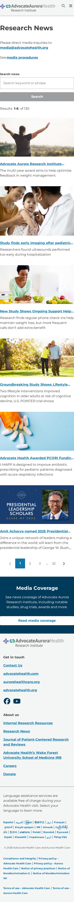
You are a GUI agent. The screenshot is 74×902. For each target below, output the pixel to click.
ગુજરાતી (8, 827)
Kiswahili (21, 837)
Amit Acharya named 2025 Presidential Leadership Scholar (34, 531)
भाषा (38, 827)
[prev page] (10, 563)
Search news (9, 74)
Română (48, 832)
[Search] (63, 6)
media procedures (22, 57)
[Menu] (70, 6)
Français (59, 822)
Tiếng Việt (60, 837)
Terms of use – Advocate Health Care (26, 888)
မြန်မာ (28, 822)
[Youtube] (17, 701)
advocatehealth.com (21, 674)
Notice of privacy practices (38, 868)
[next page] (64, 563)
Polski (37, 832)
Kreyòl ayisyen (24, 827)
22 (54, 563)
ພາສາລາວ (25, 832)
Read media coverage (37, 621)
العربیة (19, 822)
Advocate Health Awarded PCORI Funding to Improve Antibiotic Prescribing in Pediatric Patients (36, 458)
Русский (62, 832)
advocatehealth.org (20, 690)
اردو (49, 837)
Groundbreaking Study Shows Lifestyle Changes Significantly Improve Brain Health (34, 385)
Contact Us (12, 665)
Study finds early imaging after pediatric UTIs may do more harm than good (35, 243)
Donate (9, 774)
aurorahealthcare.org (21, 682)
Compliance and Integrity (19, 858)
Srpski (8, 837)
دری (49, 822)
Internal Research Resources (28, 723)
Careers (10, 766)
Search (37, 97)
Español (8, 822)
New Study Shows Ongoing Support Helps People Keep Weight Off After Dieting (36, 311)
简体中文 (39, 822)
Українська (36, 837)
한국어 (13, 832)
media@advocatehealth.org (24, 48)
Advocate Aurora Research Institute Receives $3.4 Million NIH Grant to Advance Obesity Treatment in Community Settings (31, 164)
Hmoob (48, 827)
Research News (16, 731)
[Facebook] (7, 701)
